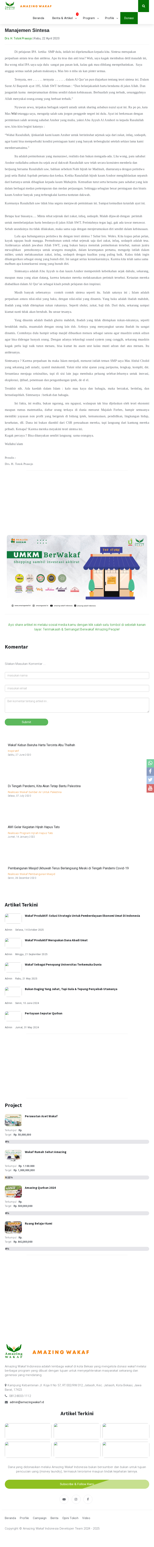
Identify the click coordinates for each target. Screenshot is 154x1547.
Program (89, 18)
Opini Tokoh (70, 1518)
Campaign (40, 1518)
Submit (26, 722)
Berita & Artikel (62, 18)
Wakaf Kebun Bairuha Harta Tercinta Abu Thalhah (41, 745)
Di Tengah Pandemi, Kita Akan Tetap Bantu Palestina (44, 786)
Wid (14, 113)
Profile (109, 18)
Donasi (129, 18)
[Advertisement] (77, 503)
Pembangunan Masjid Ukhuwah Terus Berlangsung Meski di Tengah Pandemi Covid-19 (68, 868)
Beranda (38, 18)
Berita (55, 1518)
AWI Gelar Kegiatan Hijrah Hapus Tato (34, 827)
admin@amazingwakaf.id (27, 1402)
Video (86, 1518)
